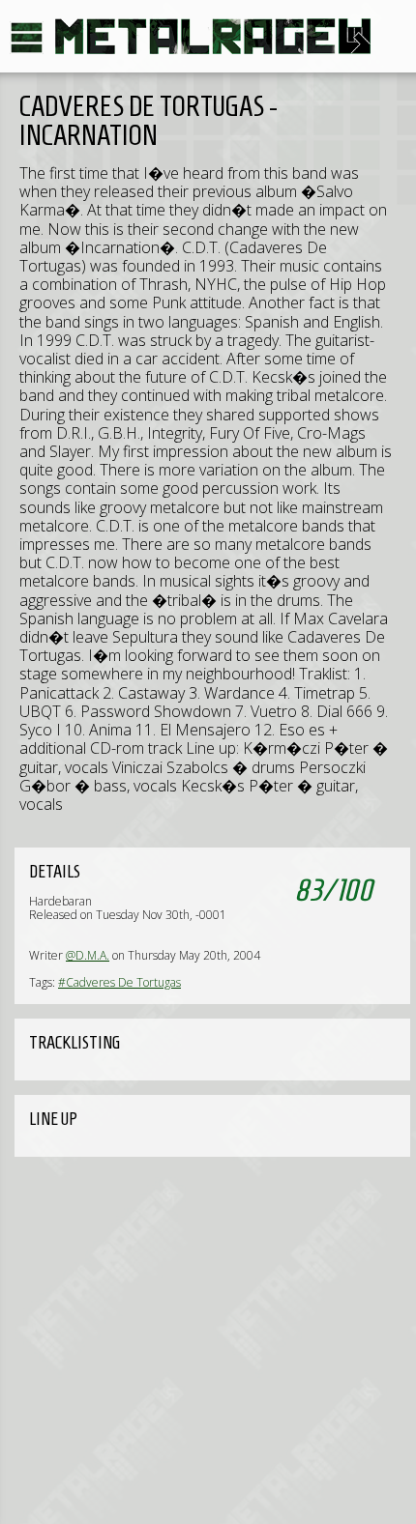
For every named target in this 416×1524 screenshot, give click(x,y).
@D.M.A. (87, 955)
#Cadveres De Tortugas (119, 982)
